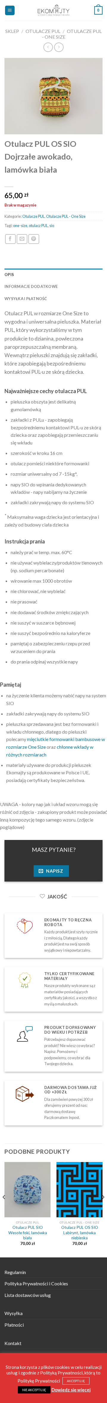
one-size (20, 225)
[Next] (103, 1209)
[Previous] (4, 1209)
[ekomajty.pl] (54, 10)
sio (51, 225)
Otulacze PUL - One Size (66, 216)
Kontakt (12, 1343)
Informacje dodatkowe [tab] (31, 286)
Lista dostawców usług (27, 1295)
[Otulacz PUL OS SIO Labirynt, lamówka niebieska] (79, 1189)
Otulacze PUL (43, 31)
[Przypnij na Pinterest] (33, 239)
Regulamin (15, 1272)
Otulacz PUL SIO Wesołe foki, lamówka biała (27, 1232)
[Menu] (10, 10)
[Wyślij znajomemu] (22, 239)
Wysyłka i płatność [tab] (25, 298)
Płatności (14, 1325)
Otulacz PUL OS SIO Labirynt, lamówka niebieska (79, 1232)
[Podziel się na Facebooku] (10, 239)
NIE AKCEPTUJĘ (34, 1390)
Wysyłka (13, 1313)
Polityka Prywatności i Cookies (36, 1283)
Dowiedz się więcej (71, 1389)
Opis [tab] (9, 274)
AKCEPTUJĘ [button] (76, 1381)
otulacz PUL (38, 225)
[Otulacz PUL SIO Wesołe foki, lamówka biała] (27, 1189)
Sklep (12, 31)
